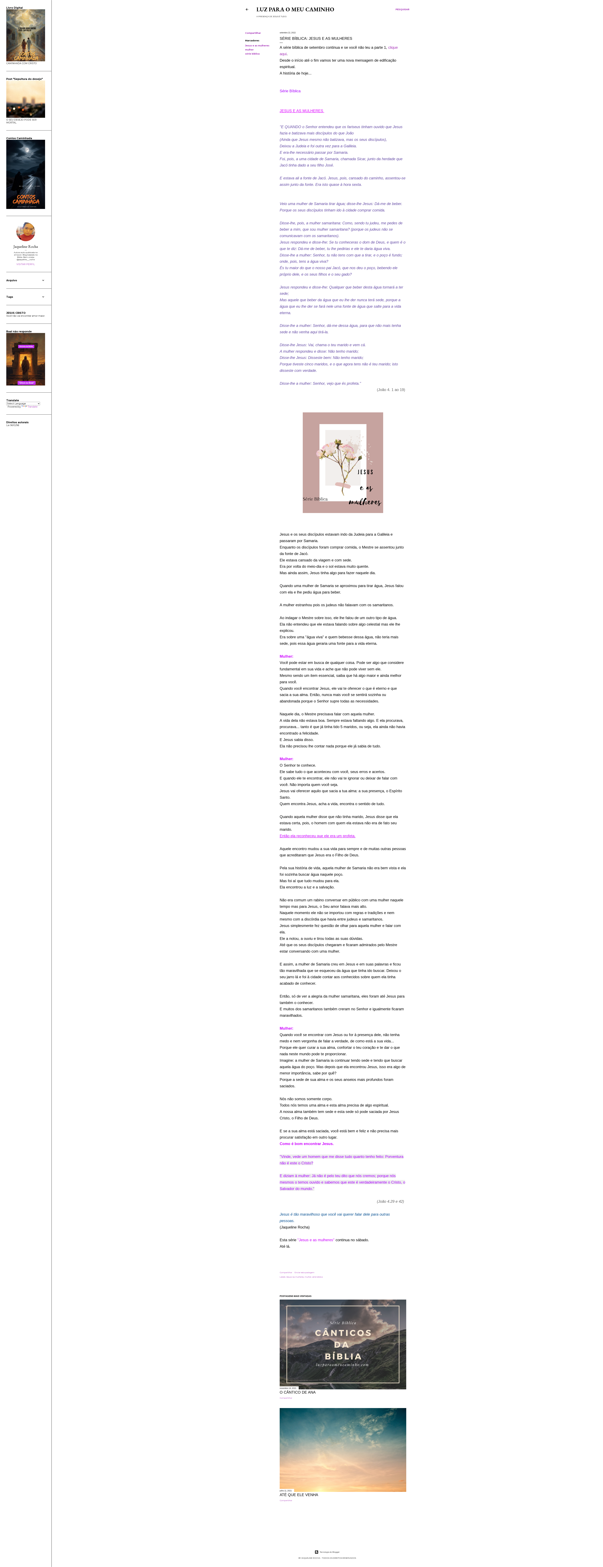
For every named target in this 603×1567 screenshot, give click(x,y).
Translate (33, 406)
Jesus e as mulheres (257, 45)
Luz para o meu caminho (295, 9)
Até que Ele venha (299, 1495)
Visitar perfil (25, 264)
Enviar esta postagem (304, 1272)
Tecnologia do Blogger (330, 1552)
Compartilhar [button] (253, 33)
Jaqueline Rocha (26, 246)
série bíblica (252, 53)
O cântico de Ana (298, 1392)
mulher (249, 49)
